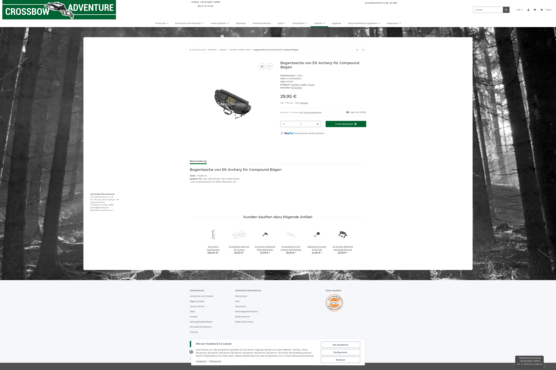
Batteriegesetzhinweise (246, 311)
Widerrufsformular (244, 321)
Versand (304, 102)
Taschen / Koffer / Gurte (302, 84)
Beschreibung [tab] (198, 161)
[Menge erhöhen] (317, 124)
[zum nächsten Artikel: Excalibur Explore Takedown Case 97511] (363, 50)
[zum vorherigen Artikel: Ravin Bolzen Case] (357, 50)
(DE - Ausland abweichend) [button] (310, 112)
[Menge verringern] (283, 124)
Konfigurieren (340, 352)
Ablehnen (340, 360)
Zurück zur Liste (198, 49)
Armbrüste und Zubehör (202, 296)
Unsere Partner (197, 306)
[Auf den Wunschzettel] (269, 66)
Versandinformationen (201, 326)
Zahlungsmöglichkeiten (201, 321)
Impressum (201, 361)
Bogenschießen (197, 301)
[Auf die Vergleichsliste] (262, 66)
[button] (528, 10)
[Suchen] (506, 10)
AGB (237, 301)
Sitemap (194, 332)
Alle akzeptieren (341, 345)
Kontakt (193, 316)
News (192, 311)
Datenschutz (215, 361)
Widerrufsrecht (242, 316)
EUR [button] (518, 9)
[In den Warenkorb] (192, 59)
